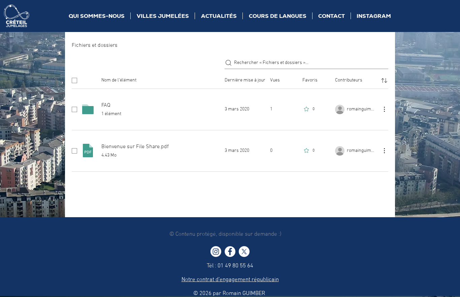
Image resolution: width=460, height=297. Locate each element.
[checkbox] (74, 80)
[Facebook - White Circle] (230, 251)
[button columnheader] (384, 80)
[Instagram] (215, 251)
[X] (244, 251)
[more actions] (384, 109)
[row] (230, 79)
